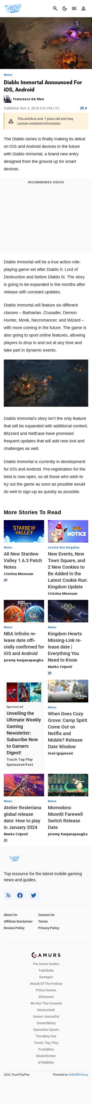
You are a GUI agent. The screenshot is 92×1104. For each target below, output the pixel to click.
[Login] (83, 8)
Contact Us (46, 915)
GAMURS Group (78, 1074)
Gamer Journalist (46, 1016)
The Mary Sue (46, 1036)
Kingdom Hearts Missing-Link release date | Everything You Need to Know (65, 647)
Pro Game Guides (46, 964)
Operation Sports (46, 1029)
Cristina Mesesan (18, 573)
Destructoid (46, 1010)
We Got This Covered (46, 1003)
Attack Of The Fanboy (46, 983)
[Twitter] (34, 895)
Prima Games (46, 990)
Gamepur (46, 977)
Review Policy (14, 928)
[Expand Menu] (74, 8)
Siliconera (46, 997)
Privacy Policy (48, 928)
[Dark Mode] (64, 8)
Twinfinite (46, 970)
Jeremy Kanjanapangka (23, 660)
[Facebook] (21, 895)
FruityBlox (46, 1049)
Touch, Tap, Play (46, 1043)
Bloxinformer (46, 1056)
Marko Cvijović (60, 666)
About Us (10, 915)
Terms (43, 921)
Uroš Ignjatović (60, 753)
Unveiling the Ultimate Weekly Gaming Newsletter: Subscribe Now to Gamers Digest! (24, 732)
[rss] (8, 895)
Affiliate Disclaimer (18, 921)
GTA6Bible (46, 1062)
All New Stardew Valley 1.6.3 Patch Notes (23, 560)
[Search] (55, 8)
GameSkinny (46, 1023)
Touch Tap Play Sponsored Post (20, 762)
